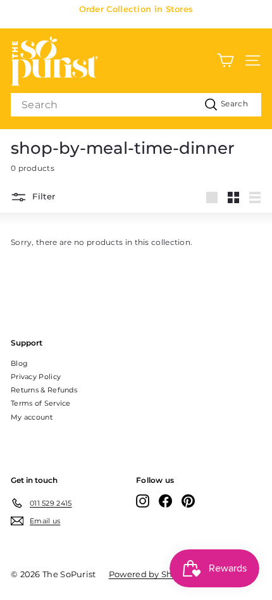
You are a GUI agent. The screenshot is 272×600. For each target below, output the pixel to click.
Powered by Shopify (151, 574)
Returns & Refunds (44, 389)
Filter (42, 197)
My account (32, 417)
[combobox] (136, 104)
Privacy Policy (36, 376)
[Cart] (225, 60)
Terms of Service (41, 403)
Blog (19, 363)
